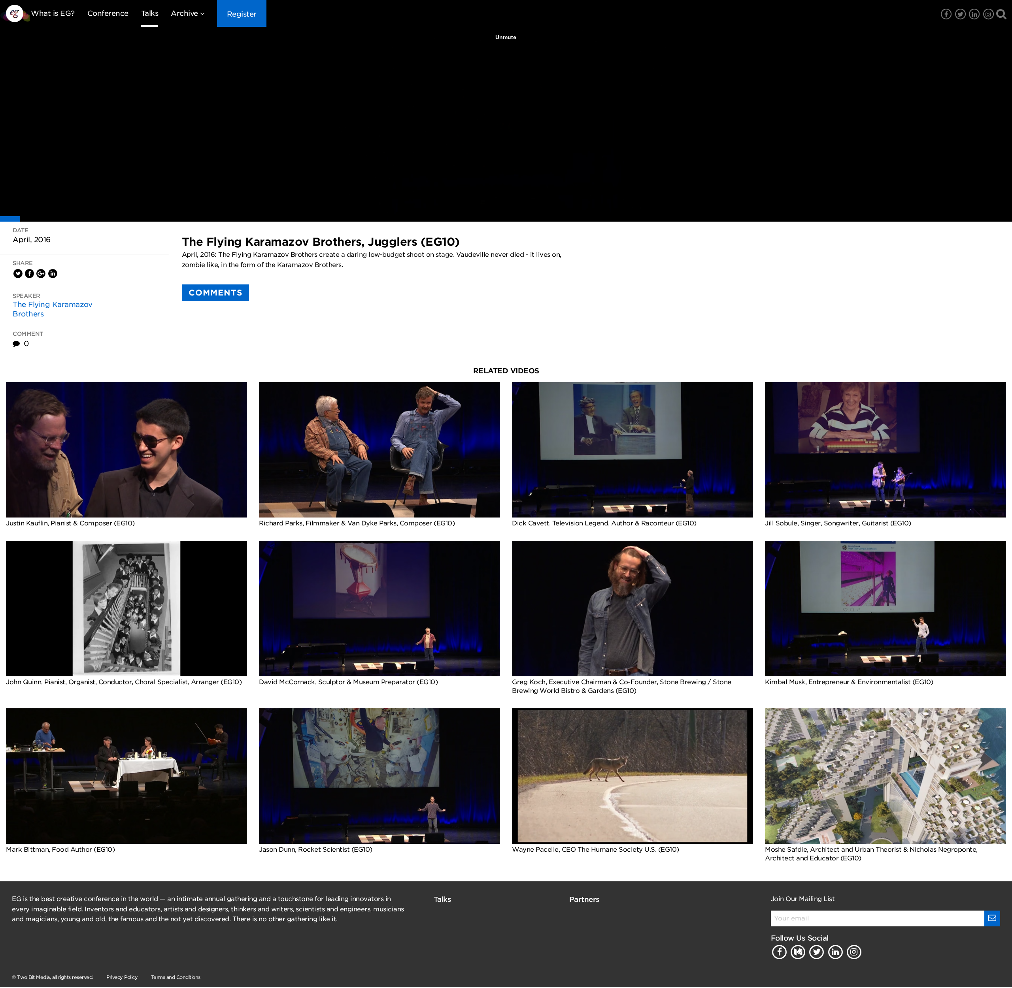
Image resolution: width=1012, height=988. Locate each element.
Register (242, 14)
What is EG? (53, 13)
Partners (584, 899)
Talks (150, 13)
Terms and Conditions (175, 977)
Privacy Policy (122, 977)
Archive (184, 13)
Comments (215, 292)
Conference (107, 13)
